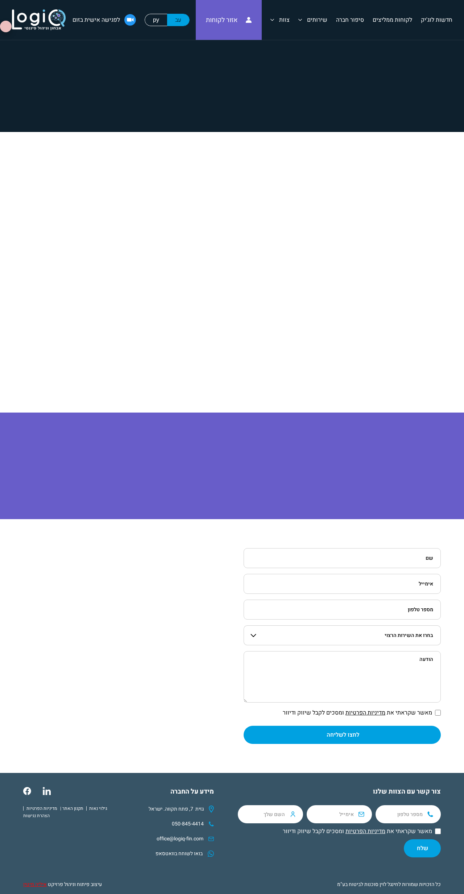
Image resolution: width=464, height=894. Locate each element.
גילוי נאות (98, 808)
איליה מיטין (35, 884)
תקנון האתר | (71, 808)
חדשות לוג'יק (436, 20)
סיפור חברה (350, 20)
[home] (39, 19)
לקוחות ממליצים (392, 20)
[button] (312, 20)
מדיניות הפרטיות (365, 712)
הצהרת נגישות (36, 816)
